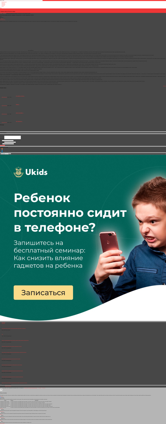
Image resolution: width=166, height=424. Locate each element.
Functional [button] (1, 408)
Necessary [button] (1, 396)
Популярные (3, 322)
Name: (1, 140)
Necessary (2, 397)
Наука (3, 6)
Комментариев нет (4, 105)
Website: (1, 143)
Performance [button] (2, 411)
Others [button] (1, 420)
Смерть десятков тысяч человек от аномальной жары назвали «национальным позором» (14, 382)
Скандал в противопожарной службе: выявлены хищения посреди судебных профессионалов (15, 340)
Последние (3, 323)
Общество (3, 3)
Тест (2, 334)
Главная (1, 13)
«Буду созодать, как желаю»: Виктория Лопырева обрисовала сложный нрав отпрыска (14, 352)
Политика (3, 5)
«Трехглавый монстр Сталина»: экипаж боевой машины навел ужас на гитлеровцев (14, 328)
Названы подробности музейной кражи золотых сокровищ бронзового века (12, 376)
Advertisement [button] (2, 417)
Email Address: (2, 142)
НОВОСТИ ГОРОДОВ (7, 10)
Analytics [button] (1, 414)
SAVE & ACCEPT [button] (2, 423)
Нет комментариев (2, 19)
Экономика (3, 4)
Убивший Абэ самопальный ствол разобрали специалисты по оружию (12, 346)
